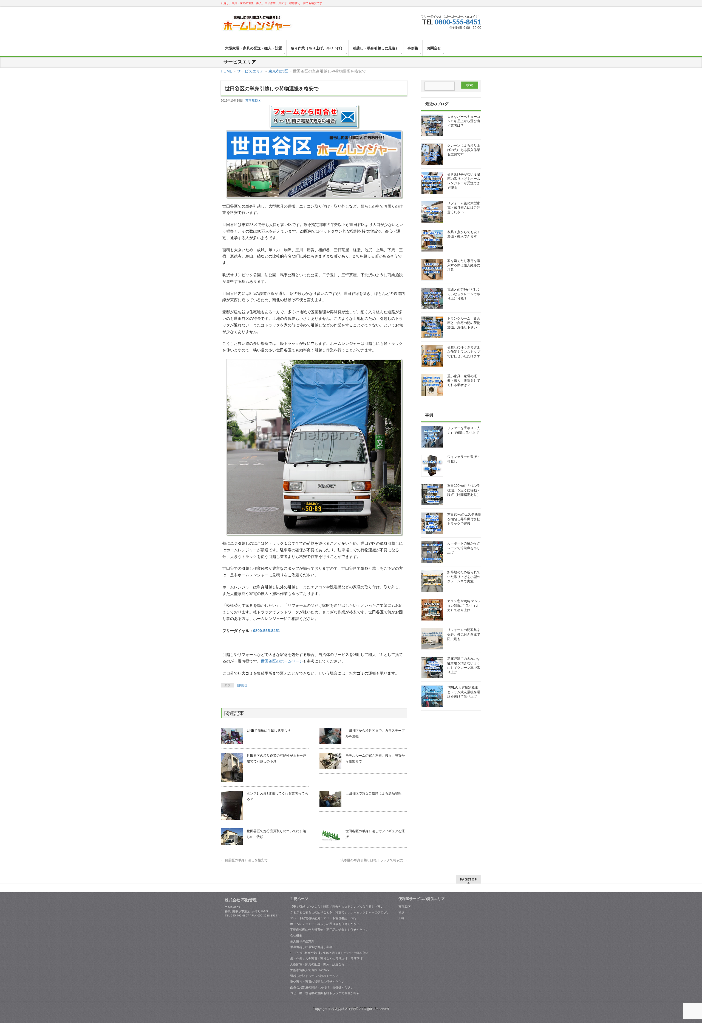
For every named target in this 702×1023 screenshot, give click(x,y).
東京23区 (404, 906)
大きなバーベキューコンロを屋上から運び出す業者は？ (463, 121)
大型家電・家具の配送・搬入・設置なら (317, 964)
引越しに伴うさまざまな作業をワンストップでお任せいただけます (463, 351)
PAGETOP (468, 879)
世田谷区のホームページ (282, 661)
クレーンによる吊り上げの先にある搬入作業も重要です (463, 150)
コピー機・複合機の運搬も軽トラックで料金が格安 (325, 993)
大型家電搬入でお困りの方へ (309, 970)
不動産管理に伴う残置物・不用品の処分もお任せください (329, 929)
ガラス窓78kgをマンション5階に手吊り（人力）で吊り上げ (464, 605)
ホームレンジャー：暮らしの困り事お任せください (325, 924)
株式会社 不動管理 (344, 1009)
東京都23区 (253, 100)
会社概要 (296, 935)
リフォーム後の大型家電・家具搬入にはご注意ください (463, 207)
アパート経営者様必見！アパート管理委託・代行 (323, 918)
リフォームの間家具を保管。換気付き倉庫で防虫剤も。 (463, 634)
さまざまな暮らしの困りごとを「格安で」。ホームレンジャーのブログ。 (340, 912)
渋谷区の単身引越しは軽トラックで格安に (374, 860)
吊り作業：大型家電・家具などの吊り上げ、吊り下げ (326, 958)
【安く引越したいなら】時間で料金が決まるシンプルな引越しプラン (337, 906)
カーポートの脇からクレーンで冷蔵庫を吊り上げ (463, 547)
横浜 (401, 912)
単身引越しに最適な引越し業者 (311, 947)
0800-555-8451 (458, 22)
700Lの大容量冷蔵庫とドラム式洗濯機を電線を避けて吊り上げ (463, 692)
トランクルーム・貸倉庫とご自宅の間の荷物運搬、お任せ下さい (463, 323)
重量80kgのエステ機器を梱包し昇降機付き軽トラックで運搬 (464, 519)
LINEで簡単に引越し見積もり (268, 731)
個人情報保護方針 (302, 941)
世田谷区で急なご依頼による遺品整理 (373, 793)
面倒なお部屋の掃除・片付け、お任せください (321, 987)
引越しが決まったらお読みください (314, 975)
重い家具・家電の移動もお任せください (317, 981)
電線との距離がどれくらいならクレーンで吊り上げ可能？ (463, 294)
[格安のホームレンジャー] (257, 25)
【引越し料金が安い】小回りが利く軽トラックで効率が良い (331, 952)
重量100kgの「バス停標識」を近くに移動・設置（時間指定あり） (463, 490)
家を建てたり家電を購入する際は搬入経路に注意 (463, 265)
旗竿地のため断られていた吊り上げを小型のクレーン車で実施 (463, 576)
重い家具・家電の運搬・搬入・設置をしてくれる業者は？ (463, 380)
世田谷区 (241, 685)
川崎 (401, 918)
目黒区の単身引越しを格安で (244, 860)
